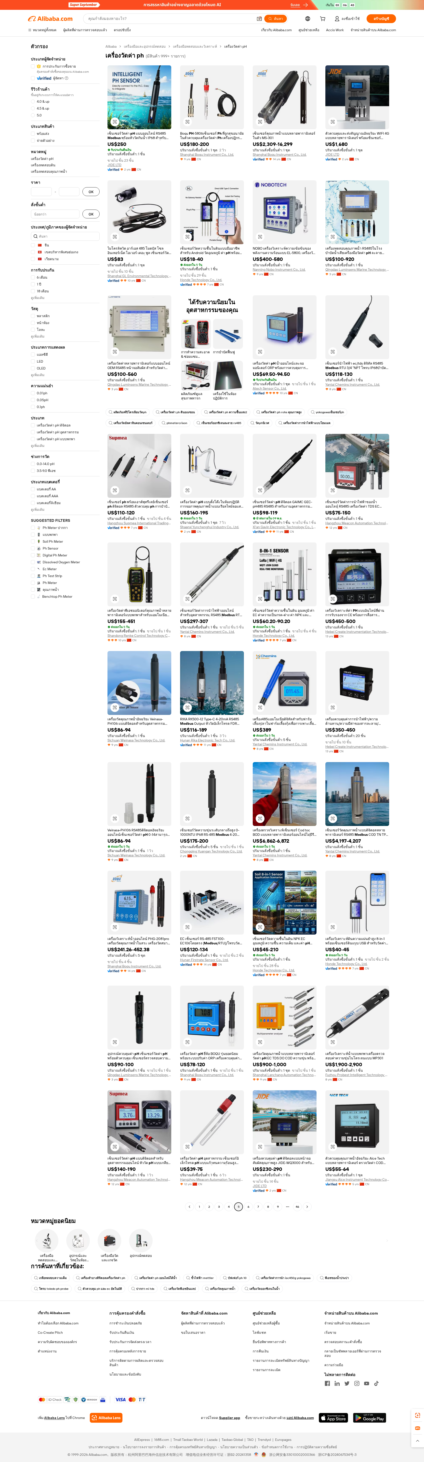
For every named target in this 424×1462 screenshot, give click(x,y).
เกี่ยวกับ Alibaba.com (54, 1313)
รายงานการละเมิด (266, 1370)
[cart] (323, 19)
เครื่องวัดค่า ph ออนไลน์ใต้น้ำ (158, 1278)
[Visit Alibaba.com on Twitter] (347, 1383)
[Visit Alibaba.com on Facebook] (327, 1383)
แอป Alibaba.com (300, 1418)
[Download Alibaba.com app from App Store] (333, 1418)
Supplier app (229, 1418)
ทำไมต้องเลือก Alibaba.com (58, 1323)
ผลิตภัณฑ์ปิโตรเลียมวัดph (130, 412)
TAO (250, 1440)
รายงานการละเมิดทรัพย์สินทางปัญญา (281, 1361)
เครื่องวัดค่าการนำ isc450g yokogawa (286, 1278)
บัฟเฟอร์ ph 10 (237, 1278)
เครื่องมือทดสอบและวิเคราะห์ (195, 46)
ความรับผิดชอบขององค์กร (57, 1342)
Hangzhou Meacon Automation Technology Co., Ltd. (357, 523)
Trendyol (264, 1440)
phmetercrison (177, 423)
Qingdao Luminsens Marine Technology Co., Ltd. (357, 269)
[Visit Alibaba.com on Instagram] (357, 1383)
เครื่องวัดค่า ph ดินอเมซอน (178, 412)
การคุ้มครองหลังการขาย (127, 1351)
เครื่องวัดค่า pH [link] (235, 46)
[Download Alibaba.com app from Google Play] (369, 1418)
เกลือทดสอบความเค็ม (53, 1278)
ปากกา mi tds (145, 1289)
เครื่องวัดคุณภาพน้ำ (222, 1289)
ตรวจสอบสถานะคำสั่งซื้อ (343, 1342)
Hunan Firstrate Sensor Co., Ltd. (204, 960)
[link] (417, 1415)
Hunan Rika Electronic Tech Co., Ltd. (207, 740)
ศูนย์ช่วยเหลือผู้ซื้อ (266, 1323)
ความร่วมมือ (333, 1365)
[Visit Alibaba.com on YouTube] (367, 1383)
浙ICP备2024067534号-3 (337, 1455)
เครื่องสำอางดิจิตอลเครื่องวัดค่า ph (103, 1278)
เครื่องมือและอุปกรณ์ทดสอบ (145, 46)
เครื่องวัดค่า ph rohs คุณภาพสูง (281, 412)
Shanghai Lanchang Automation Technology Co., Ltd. (285, 1075)
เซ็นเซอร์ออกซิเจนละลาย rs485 (221, 423)
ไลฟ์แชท (259, 1332)
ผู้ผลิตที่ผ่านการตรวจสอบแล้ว (203, 1323)
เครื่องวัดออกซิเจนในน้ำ (265, 1289)
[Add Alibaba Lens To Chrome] (106, 1418)
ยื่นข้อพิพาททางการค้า (269, 1342)
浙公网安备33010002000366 (292, 1455)
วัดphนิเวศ (262, 423)
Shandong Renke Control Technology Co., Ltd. (139, 636)
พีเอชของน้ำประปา (337, 1278)
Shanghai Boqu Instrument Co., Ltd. (207, 154)
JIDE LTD (114, 165)
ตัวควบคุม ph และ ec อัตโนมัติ (102, 1289)
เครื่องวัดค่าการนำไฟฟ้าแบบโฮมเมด (307, 423)
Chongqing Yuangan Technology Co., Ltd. (211, 851)
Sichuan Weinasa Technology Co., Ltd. (136, 740)
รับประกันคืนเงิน (121, 1332)
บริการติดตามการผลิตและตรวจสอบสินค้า (136, 1363)
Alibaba (111, 46)
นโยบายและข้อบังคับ (125, 1374)
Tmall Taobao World (188, 1440)
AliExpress (142, 1440)
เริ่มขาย (330, 1332)
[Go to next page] (307, 1206)
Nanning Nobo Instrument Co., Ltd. (279, 269)
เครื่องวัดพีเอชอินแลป (182, 1289)
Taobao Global (232, 1440)
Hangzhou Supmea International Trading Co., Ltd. (139, 523)
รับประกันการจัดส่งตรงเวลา (130, 1342)
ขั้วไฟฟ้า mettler (202, 1278)
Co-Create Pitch (50, 1332)
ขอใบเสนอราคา (193, 1332)
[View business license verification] (256, 1454)
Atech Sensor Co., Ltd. (270, 388)
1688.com (161, 1440)
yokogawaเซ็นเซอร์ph (330, 412)
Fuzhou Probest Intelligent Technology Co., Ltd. (357, 1075)
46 (297, 1206)
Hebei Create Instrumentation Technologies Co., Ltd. (357, 632)
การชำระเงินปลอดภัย (125, 1323)
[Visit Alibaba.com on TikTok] (376, 1383)
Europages (283, 1440)
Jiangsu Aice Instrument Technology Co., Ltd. (357, 1179)
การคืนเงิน (261, 1351)
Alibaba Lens (54, 1418)
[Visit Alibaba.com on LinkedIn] (337, 1383)
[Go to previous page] (189, 1206)
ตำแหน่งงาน (47, 1351)
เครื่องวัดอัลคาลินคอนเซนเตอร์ (133, 423)
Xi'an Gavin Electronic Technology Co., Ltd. (285, 527)
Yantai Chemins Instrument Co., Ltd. (352, 384)
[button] (259, 19)
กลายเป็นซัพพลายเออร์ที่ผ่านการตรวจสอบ (352, 1353)
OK (91, 192)
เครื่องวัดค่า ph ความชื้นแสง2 (228, 412)
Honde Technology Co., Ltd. (201, 280)
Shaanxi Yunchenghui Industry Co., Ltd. (209, 527)
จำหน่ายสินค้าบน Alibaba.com (347, 1323)
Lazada (212, 1440)
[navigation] (65, 627)
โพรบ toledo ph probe (53, 1289)
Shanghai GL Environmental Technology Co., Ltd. (139, 276)
